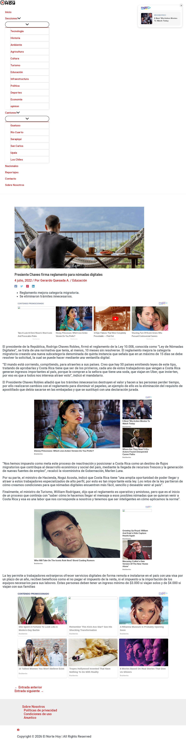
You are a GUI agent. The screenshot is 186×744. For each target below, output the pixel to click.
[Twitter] (21, 286)
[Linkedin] (33, 286)
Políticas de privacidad (40, 710)
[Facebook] (16, 286)
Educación (79, 280)
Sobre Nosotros (33, 706)
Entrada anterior (28, 687)
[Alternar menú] (27, 24)
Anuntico (30, 717)
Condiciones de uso (38, 714)
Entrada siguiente (29, 691)
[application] (19, 18)
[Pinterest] (27, 286)
